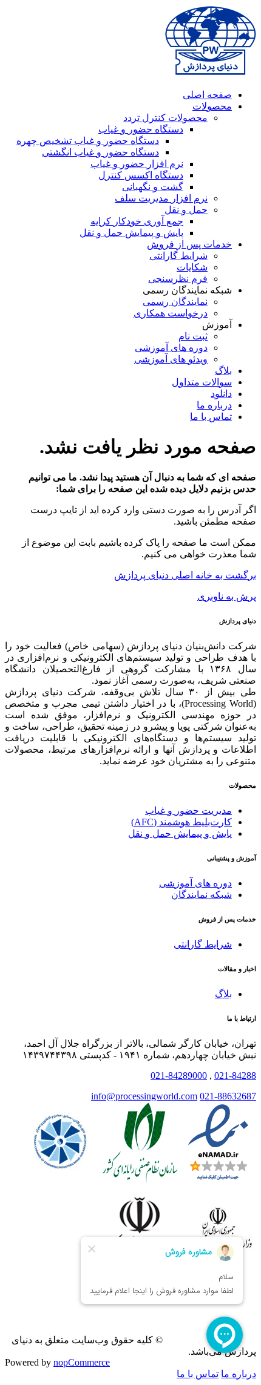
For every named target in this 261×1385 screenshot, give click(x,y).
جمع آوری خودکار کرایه (136, 221)
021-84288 (235, 1075)
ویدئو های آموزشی (171, 359)
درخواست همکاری (171, 313)
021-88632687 (228, 1096)
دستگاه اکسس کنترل (140, 175)
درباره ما (214, 405)
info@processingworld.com (144, 1096)
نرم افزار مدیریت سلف (161, 198)
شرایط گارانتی (178, 255)
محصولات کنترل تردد (165, 118)
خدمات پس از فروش (189, 244)
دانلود (221, 393)
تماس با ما (211, 416)
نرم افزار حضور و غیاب (136, 164)
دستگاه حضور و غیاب (140, 129)
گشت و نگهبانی (152, 187)
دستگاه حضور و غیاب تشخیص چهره (87, 141)
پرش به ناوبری (226, 596)
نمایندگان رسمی (175, 301)
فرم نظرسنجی (178, 278)
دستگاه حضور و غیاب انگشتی (100, 152)
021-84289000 (179, 1075)
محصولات (212, 106)
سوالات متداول (202, 382)
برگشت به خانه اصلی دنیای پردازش (185, 575)
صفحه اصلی (207, 95)
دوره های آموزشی (171, 347)
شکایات (192, 267)
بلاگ (223, 370)
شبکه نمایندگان (201, 894)
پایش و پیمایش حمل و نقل (131, 233)
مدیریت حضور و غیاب (188, 810)
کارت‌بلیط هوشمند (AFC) (181, 822)
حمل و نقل (186, 210)
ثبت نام (193, 336)
